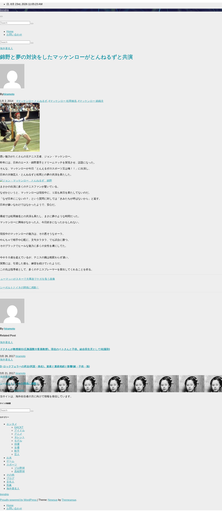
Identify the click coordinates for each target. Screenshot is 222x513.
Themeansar (69, 500)
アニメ (18, 433)
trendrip (4, 10)
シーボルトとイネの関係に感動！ (19, 383)
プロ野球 (19, 468)
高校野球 (19, 471)
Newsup (53, 500)
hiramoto (8, 94)
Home (10, 31)
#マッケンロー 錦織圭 (91, 101)
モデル (18, 440)
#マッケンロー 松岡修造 (63, 101)
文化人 (10, 481)
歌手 (17, 451)
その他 (10, 474)
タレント (19, 437)
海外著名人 (6, 48)
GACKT (18, 427)
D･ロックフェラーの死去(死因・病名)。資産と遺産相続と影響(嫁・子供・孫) (45, 366)
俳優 (17, 444)
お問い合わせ (14, 34)
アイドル (19, 430)
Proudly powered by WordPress (18, 500)
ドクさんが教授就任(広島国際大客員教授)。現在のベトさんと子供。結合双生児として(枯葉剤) (55, 349)
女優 (17, 447)
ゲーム (10, 461)
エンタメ (12, 424)
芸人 (17, 454)
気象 (9, 485)
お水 (9, 457)
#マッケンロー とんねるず (32, 101)
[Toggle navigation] (1, 16)
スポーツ (12, 464)
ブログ (10, 478)
